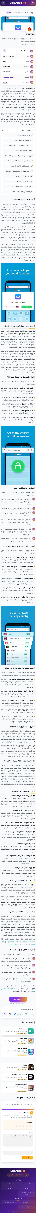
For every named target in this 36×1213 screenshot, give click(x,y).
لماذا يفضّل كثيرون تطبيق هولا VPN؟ (20, 145)
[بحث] (3, 3)
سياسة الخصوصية (26, 1184)
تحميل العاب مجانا (8, 77)
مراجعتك (31, 1132)
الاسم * (31, 1149)
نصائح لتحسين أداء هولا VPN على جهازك (20, 160)
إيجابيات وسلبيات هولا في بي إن (22, 181)
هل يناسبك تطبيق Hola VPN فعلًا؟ (21, 166)
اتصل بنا (10, 1188)
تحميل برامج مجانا (9, 1202)
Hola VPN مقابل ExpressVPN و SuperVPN (19, 171)
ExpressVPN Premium (14, 941)
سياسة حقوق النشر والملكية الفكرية (26, 1193)
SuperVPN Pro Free (29, 941)
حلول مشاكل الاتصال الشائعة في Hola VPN (18, 155)
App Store (5, 82)
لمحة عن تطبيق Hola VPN (24, 135)
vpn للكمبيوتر (13, 944)
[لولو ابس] (18, 3)
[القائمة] (33, 3)
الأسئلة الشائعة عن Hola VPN (23, 176)
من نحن (26, 1188)
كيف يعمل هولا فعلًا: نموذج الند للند (20, 140)
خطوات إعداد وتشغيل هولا (24, 150)
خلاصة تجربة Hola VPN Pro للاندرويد (21, 186)
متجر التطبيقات (26, 1202)
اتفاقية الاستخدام (9, 1184)
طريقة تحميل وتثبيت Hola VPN (22, 191)
